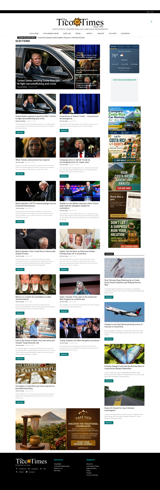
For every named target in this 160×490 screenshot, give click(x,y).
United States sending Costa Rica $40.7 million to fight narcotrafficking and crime (36, 117)
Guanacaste (121, 46)
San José (113, 46)
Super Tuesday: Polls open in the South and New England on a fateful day (78, 298)
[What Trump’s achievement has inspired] (87, 67)
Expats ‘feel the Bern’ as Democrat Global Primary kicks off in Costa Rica (77, 252)
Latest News (109, 254)
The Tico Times (64, 121)
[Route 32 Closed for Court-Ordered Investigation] (124, 396)
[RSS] (41, 469)
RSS (44, 469)
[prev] (139, 37)
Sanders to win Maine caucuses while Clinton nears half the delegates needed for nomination (79, 205)
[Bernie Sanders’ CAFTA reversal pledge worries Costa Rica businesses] (36, 191)
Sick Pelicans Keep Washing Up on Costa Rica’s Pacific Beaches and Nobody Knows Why (122, 282)
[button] (151, 22)
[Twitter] (17, 472)
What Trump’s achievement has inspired (33, 160)
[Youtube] (26, 472)
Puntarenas (136, 46)
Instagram (34, 469)
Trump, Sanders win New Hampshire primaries (79, 340)
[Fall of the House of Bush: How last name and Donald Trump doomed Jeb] (36, 328)
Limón (128, 46)
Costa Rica (20, 77)
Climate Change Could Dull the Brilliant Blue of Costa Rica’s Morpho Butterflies (124, 367)
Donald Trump (80, 52)
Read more (20, 132)
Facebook (22, 469)
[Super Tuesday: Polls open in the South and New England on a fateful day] (80, 284)
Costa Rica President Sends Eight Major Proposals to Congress (61, 38)
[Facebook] (17, 469)
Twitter (21, 472)
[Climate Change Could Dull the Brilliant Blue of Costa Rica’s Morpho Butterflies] (124, 354)
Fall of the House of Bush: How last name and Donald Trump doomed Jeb (35, 341)
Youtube (32, 472)
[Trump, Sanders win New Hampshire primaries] (80, 328)
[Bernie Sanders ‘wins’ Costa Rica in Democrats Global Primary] (36, 239)
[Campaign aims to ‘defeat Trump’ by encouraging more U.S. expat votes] (87, 82)
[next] (141, 37)
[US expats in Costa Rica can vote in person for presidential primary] (36, 374)
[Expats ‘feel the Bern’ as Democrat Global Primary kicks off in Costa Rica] (80, 239)
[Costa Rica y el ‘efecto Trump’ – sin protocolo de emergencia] (87, 52)
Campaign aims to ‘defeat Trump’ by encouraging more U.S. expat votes (75, 161)
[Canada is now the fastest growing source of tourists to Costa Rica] (124, 312)
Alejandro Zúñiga (20, 121)
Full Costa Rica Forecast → (124, 68)
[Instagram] (29, 469)
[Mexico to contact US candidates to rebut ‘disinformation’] (36, 284)
